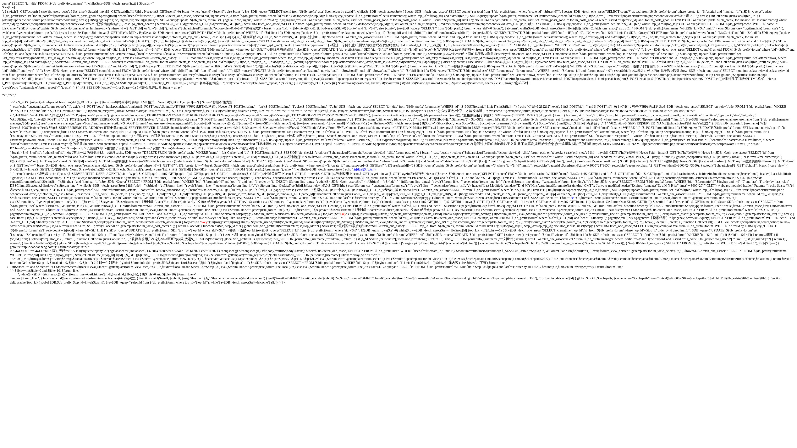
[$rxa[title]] (398, 7)
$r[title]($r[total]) (364, 169)
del (573, 198)
